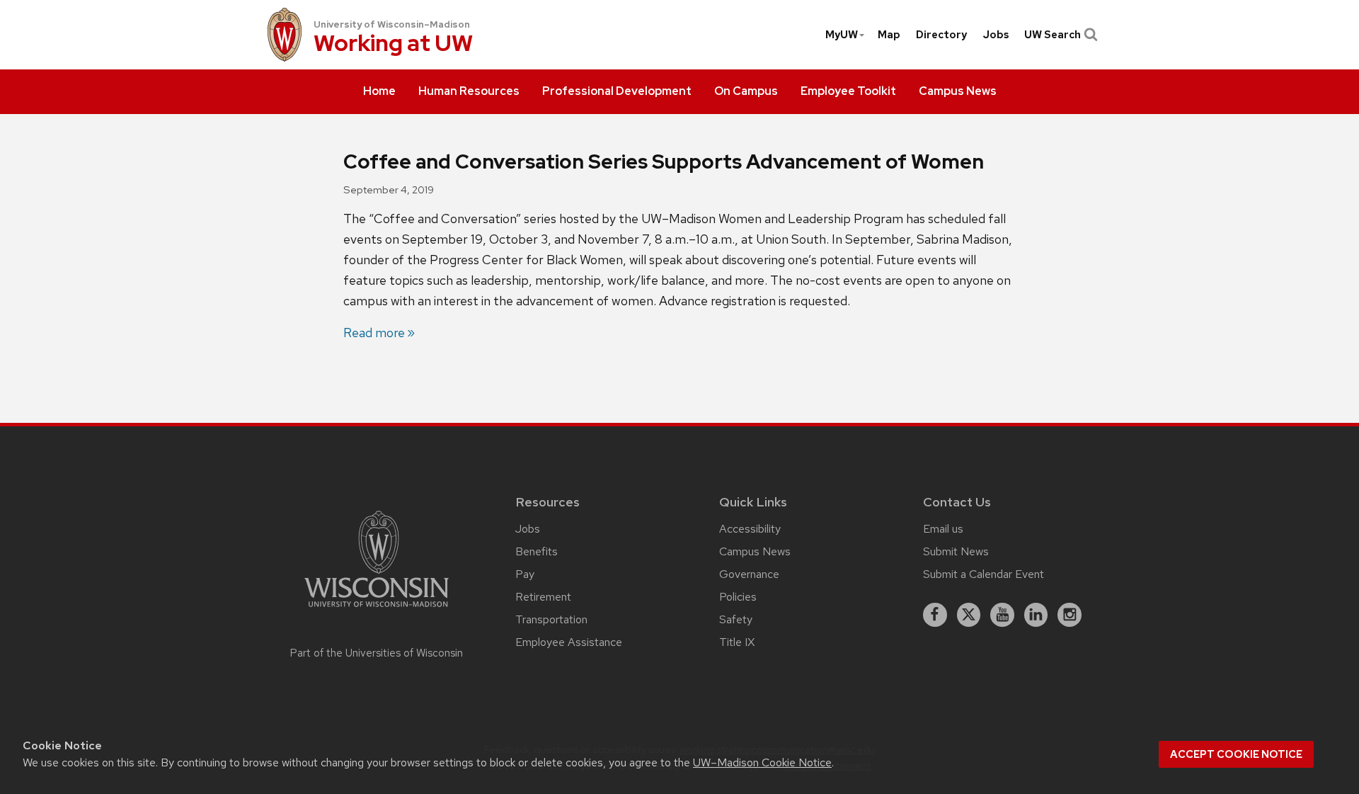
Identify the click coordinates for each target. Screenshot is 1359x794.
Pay (524, 574)
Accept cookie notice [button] (1236, 754)
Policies (738, 596)
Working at (393, 44)
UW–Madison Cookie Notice (762, 762)
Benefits (536, 551)
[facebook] (935, 615)
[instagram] (1069, 615)
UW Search (1052, 35)
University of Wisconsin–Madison (392, 24)
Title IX (737, 642)
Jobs (996, 35)
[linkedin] (1036, 615)
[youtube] (1002, 615)
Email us (943, 528)
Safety (735, 619)
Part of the (376, 653)
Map (889, 35)
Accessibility (750, 528)
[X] (969, 615)
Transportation (551, 619)
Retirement (543, 596)
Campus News (755, 551)
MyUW (841, 35)
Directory (941, 35)
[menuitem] (379, 92)
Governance (749, 574)
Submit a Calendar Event (983, 574)
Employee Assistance (568, 642)
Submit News (956, 551)
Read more (374, 332)
